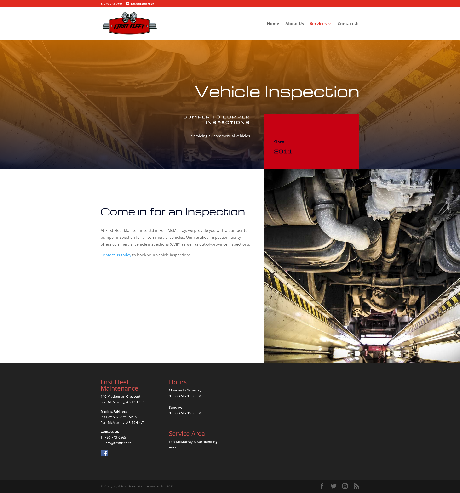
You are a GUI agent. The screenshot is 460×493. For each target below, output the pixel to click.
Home (273, 24)
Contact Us (348, 24)
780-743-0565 (115, 437)
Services (318, 24)
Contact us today (116, 255)
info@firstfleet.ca (118, 443)
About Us (294, 24)
